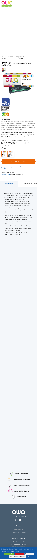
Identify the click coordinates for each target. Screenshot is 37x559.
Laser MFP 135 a (14, 124)
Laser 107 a (6, 122)
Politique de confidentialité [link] (17, 557)
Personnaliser (29, 554)
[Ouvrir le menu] (33, 4)
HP (2, 122)
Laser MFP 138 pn (7, 129)
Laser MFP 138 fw (22, 128)
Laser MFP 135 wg (15, 126)
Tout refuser (19, 554)
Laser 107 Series (19, 122)
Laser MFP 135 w (6, 126)
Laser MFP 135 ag (22, 124)
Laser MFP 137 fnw (25, 126)
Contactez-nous (5, 174)
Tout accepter (9, 554)
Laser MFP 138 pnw (17, 129)
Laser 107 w (27, 122)
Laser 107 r (12, 122)
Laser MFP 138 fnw (13, 128)
